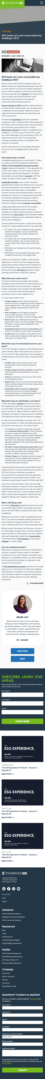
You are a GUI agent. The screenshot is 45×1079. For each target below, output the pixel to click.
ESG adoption (23, 539)
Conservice (6, 973)
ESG (4, 52)
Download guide (36, 583)
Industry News (13, 52)
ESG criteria (18, 215)
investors (25, 94)
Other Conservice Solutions (11, 920)
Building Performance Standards (13, 917)
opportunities (35, 536)
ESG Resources (7, 937)
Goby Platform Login (9, 986)
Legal (3, 898)
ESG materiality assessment (15, 567)
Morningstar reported (10, 130)
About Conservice (8, 976)
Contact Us (6, 983)
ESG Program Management (11, 953)
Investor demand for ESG (11, 106)
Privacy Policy (6, 894)
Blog (3, 930)
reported (28, 176)
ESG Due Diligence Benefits (11, 963)
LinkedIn (24, 640)
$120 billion (16, 120)
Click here (34, 999)
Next (22, 659)
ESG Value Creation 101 (10, 960)
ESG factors (21, 270)
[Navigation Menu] (41, 3)
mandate (5, 541)
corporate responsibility (31, 203)
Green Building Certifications (12, 943)
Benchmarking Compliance (11, 914)
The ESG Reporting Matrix (11, 940)
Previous (22, 651)
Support (4, 901)
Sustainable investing (10, 182)
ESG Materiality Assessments (12, 957)
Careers (5, 980)
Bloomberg (15, 505)
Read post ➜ (8, 774)
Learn (4, 933)
